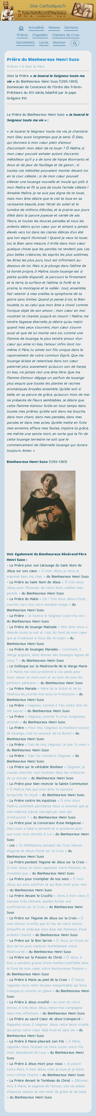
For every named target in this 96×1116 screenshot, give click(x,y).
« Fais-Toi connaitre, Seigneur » (49, 756)
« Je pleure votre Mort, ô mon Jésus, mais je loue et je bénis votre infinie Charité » (45, 1070)
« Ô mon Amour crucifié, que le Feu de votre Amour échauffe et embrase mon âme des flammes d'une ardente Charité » (47, 927)
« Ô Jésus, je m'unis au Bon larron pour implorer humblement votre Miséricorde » (48, 946)
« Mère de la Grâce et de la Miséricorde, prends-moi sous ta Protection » (44, 692)
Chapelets (40, 35)
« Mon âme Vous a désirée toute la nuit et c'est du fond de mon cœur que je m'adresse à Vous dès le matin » (47, 633)
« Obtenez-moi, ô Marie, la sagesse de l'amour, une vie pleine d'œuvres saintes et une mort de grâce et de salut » (48, 1089)
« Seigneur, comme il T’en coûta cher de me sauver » (47, 709)
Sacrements (25, 43)
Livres (43, 43)
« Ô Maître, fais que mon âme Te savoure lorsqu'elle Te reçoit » (40, 793)
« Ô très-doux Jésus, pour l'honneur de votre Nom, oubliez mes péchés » (45, 588)
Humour (59, 43)
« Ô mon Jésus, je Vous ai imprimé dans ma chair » (43, 574)
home (21, 28)
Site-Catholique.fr (48, 6)
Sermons (71, 28)
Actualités (36, 28)
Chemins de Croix (65, 35)
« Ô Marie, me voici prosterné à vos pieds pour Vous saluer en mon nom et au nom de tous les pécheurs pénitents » (44, 678)
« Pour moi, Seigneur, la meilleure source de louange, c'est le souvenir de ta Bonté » (48, 731)
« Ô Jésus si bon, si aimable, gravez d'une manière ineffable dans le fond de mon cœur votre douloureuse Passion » (48, 963)
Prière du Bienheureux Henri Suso (43, 60)
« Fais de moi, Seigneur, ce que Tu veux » (57, 745)
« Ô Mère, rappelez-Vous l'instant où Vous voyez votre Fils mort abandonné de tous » (45, 1047)
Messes (54, 28)
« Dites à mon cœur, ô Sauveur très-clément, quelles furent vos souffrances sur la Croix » (48, 902)
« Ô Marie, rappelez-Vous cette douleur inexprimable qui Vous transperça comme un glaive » (47, 986)
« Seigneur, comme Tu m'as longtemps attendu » (46, 720)
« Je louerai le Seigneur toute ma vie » (55, 616)
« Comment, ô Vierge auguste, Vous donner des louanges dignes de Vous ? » (48, 655)
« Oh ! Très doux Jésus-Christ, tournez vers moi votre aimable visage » (46, 602)
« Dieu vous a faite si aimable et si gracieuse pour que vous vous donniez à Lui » (45, 829)
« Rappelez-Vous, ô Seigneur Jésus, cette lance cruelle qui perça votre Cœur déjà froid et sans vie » (48, 1025)
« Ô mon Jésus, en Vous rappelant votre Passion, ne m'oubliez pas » (47, 868)
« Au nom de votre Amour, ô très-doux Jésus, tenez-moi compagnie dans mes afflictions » (44, 1008)
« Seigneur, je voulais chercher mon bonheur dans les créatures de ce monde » (46, 773)
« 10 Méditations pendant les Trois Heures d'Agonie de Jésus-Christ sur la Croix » (44, 849)
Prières (22, 35)
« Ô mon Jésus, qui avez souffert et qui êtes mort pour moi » (46, 885)
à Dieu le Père (33, 67)
